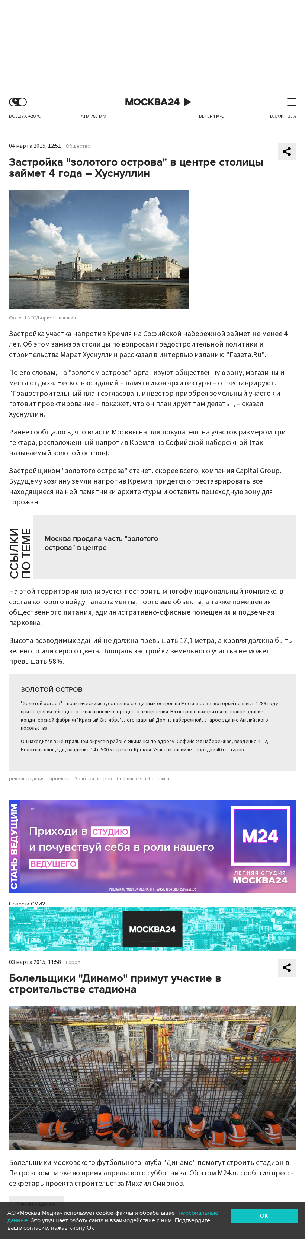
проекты (59, 778)
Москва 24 (152, 102)
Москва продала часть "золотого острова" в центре (101, 543)
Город (73, 962)
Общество (78, 146)
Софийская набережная (144, 778)
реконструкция (27, 778)
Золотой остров (93, 778)
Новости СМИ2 (27, 904)
